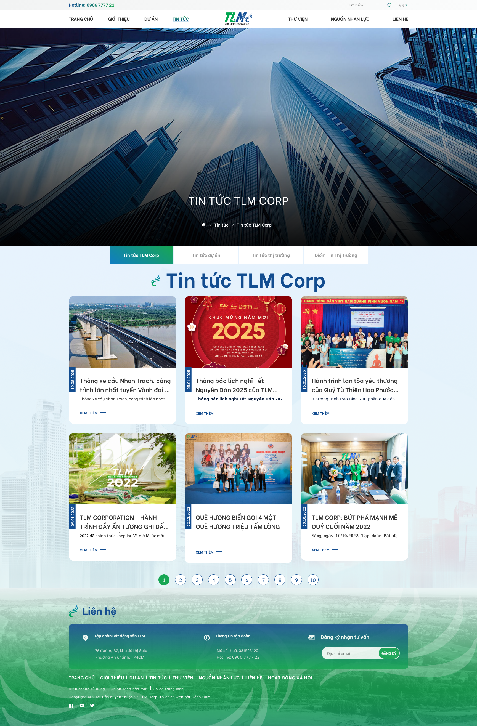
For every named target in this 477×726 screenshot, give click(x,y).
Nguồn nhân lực (350, 18)
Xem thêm (89, 412)
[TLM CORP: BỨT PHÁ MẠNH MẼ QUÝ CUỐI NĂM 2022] (354, 467)
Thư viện (298, 18)
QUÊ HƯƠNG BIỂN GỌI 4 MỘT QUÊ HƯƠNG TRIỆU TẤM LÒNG (238, 522)
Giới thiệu (119, 18)
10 (313, 579)
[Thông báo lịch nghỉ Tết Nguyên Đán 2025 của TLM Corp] (238, 331)
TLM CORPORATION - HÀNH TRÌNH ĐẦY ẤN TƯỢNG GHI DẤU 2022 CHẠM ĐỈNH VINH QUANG (124, 523)
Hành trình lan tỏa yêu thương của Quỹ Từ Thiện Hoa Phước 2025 (355, 386)
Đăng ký (388, 653)
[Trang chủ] (204, 224)
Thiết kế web (171, 696)
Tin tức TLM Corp (141, 255)
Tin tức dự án (206, 255)
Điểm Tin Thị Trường (336, 255)
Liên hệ (400, 18)
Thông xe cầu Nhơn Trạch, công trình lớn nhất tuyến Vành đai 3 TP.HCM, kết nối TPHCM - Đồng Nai (125, 386)
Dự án (151, 18)
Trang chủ (81, 18)
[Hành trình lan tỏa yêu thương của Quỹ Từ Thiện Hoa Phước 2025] (354, 331)
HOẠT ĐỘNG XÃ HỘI (290, 677)
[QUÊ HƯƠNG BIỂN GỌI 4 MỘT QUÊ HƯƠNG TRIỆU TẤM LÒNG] (238, 467)
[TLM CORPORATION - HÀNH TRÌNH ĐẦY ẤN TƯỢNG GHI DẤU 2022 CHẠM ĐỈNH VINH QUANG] (122, 467)
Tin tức (181, 18)
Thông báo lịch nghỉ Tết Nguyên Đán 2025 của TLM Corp (234, 386)
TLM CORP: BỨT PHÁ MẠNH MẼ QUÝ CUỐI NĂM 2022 (355, 522)
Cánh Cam (201, 696)
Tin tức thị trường (271, 255)
